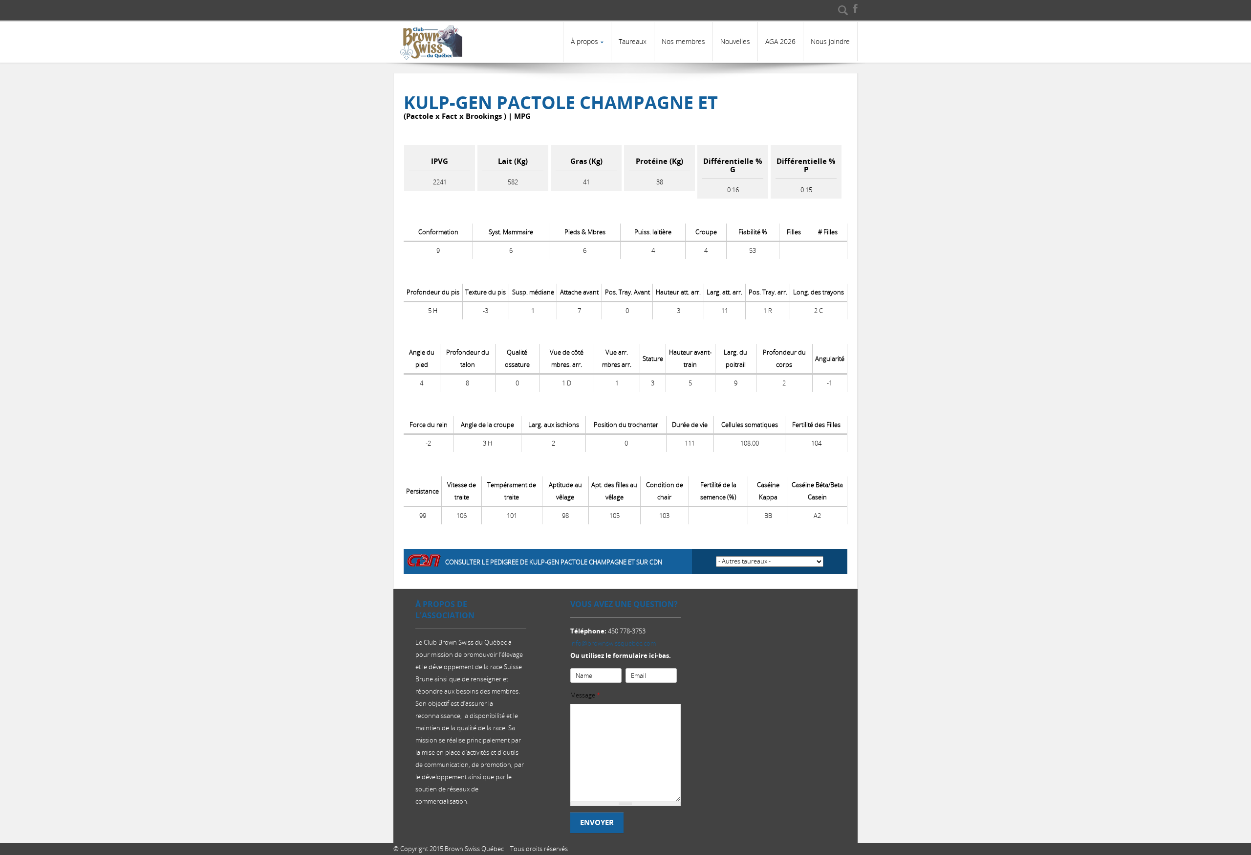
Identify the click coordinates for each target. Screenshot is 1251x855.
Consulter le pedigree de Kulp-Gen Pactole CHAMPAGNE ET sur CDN (553, 562)
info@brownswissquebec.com (613, 643)
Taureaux (633, 41)
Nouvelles (735, 41)
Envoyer (597, 822)
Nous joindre (830, 41)
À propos (584, 41)
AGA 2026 (780, 41)
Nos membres (683, 41)
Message (585, 695)
